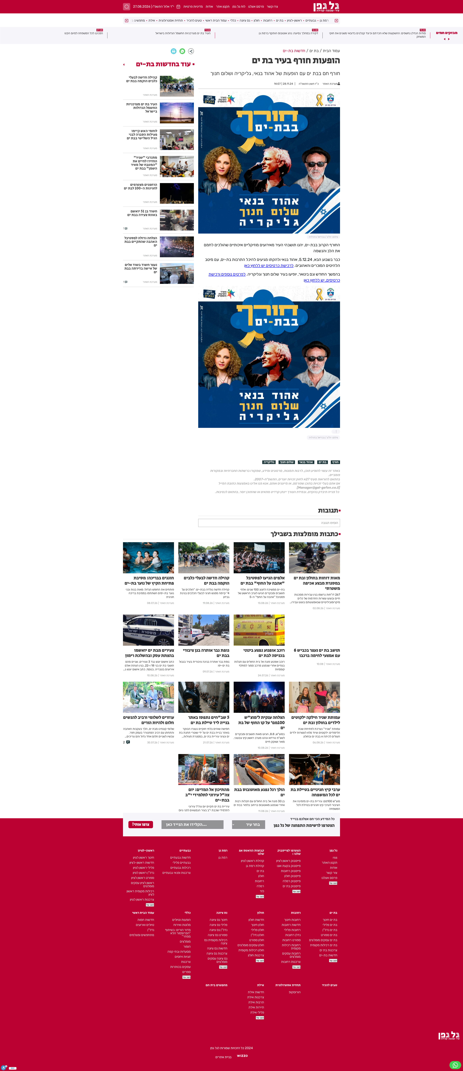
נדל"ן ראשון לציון (143, 873)
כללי (233, 20)
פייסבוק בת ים (292, 886)
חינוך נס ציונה (218, 920)
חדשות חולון (256, 920)
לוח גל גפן (238, 7)
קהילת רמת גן (255, 866)
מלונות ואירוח (182, 925)
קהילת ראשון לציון (252, 861)
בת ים (279, 20)
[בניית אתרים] (242, 1057)
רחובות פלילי (292, 930)
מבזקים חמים (446, 33)
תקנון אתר (223, 7)
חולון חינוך (257, 925)
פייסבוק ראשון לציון (288, 861)
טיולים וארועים (145, 925)
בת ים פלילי (330, 925)
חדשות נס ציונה (217, 948)
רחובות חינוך (292, 920)
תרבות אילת (256, 1002)
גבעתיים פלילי (182, 863)
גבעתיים (310, 20)
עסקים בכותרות (180, 967)
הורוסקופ (295, 992)
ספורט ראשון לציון (142, 878)
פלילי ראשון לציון (143, 868)
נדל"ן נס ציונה (218, 930)
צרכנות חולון (256, 955)
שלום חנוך (287, 462)
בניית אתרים (223, 1057)
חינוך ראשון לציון (143, 858)
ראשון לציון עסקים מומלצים (142, 884)
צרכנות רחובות (291, 962)
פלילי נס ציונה (218, 925)
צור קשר (331, 873)
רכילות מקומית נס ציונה (215, 941)
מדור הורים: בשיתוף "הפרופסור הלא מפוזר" (178, 933)
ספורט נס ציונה (217, 935)
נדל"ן (150, 930)
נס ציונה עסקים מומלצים (217, 960)
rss (335, 858)
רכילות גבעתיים (180, 868)
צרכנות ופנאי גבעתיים (176, 873)
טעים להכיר (194, 20)
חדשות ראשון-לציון (141, 863)
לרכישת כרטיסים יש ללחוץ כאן (269, 265)
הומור (187, 947)
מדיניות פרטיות (193, 7)
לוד (262, 891)
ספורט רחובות (291, 940)
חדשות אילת (256, 992)
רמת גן (324, 20)
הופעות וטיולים (181, 920)
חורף (335, 462)
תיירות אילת (256, 1007)
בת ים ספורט (329, 935)
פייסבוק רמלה (292, 881)
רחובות (267, 20)
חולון (257, 20)
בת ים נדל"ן (329, 930)
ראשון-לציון (294, 20)
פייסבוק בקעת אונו (289, 866)
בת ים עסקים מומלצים (323, 940)
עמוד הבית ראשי (216, 20)
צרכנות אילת (255, 997)
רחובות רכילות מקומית (291, 946)
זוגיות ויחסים (183, 957)
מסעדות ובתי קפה (179, 952)
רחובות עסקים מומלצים (291, 955)
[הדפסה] (174, 51)
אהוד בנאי (306, 462)
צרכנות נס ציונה (217, 953)
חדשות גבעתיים (180, 858)
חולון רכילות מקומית (251, 950)
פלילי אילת (257, 1012)
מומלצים (185, 941)
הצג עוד (333, 883)
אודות (209, 7)
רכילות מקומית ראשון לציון (140, 892)
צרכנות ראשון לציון (142, 899)
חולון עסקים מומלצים (250, 945)
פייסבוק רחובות (291, 871)
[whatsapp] (182, 51)
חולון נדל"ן (257, 935)
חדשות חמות (145, 920)
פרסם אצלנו (256, 7)
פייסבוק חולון (292, 876)
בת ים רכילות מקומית (323, 945)
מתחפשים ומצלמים (141, 935)
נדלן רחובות (293, 935)
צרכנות (186, 962)
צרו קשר (272, 7)
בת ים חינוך (330, 920)
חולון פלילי (257, 930)
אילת (151, 20)
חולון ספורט (256, 940)
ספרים (186, 972)
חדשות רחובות (291, 925)
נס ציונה (245, 20)
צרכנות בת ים (328, 950)
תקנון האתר (329, 863)
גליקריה (269, 462)
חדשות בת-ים (328, 955)
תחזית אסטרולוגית (171, 20)
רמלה (260, 886)
